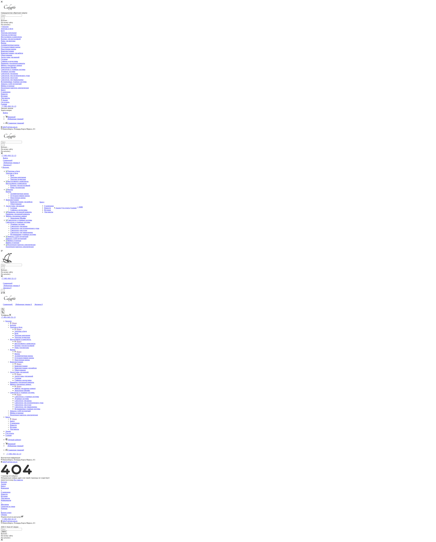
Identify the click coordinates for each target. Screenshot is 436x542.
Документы (5, 498)
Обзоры (4, 515)
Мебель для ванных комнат (25, 388)
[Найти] (3, 18)
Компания (5, 488)
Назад (14, 323)
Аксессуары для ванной (24, 376)
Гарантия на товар (8, 506)
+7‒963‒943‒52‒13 (8, 106)
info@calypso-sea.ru (10, 127)
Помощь (4, 508)
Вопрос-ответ (6, 513)
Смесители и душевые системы (27, 397)
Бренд (12, 421)
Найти (4, 531)
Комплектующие (21, 366)
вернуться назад (7, 480)
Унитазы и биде (21, 331)
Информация (6, 500)
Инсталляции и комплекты (25, 343)
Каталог (13, 325)
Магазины (5, 504)
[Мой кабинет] (2, 281)
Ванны (17, 354)
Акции (3, 484)
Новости (4, 494)
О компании (5, 492)
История (4, 496)
